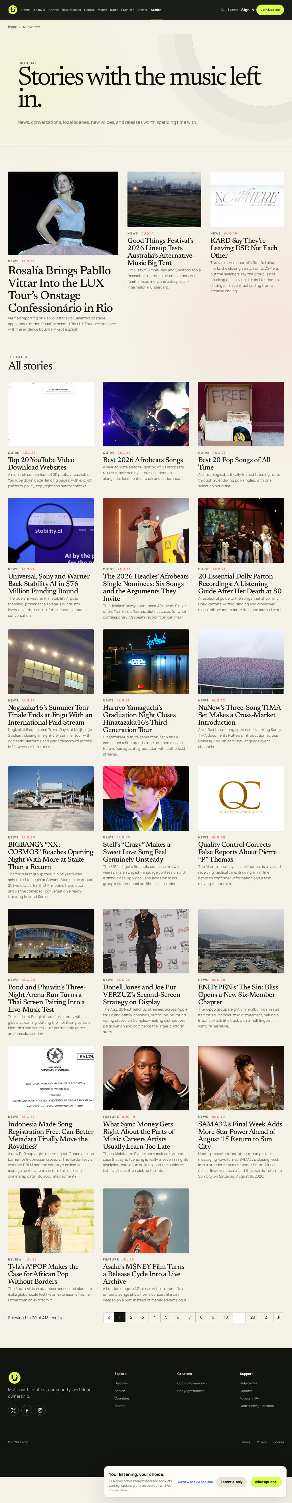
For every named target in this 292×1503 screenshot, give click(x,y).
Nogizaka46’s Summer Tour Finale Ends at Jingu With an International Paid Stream (50, 716)
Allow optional (266, 1482)
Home (25, 10)
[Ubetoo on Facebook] (26, 1410)
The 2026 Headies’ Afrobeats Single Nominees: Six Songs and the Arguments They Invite (145, 588)
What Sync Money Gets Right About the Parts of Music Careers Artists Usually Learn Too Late (138, 1136)
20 (252, 1317)
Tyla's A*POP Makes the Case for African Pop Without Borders (43, 1275)
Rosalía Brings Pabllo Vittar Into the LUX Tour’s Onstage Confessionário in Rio (60, 290)
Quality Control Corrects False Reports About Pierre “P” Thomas (237, 853)
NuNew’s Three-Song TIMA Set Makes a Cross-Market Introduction (239, 716)
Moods (103, 10)
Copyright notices (190, 1391)
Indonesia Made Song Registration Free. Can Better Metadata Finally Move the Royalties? (51, 1136)
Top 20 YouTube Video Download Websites (41, 464)
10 (226, 1317)
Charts (53, 10)
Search (120, 1391)
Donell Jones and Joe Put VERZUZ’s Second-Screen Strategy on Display (141, 995)
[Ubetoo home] (13, 10)
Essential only (232, 1482)
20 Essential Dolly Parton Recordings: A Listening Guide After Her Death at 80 (239, 584)
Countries (122, 1398)
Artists (142, 10)
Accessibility (249, 1398)
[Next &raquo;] (278, 1317)
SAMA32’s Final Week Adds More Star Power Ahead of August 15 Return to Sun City (240, 1136)
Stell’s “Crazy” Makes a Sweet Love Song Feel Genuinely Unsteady (136, 853)
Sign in (247, 9)
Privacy (262, 1442)
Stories (156, 10)
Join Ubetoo (270, 9)
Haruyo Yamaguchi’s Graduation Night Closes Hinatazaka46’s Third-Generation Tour (139, 719)
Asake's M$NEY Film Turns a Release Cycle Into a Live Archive (143, 1275)
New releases (71, 10)
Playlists (127, 10)
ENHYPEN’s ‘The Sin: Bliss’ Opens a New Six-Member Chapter (238, 995)
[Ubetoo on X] (13, 1410)
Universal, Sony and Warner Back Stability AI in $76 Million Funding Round (48, 584)
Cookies (278, 1442)
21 (267, 1317)
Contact (246, 1391)
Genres (89, 10)
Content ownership (192, 1383)
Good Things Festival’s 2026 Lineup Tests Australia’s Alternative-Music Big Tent (160, 252)
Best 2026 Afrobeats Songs (143, 460)
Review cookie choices (195, 1482)
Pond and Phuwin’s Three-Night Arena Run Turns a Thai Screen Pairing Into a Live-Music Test (47, 999)
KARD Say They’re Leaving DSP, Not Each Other (243, 249)
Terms (246, 1442)
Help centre (248, 1383)
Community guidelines (257, 1405)
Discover (39, 10)
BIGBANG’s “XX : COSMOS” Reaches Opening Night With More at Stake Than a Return (51, 856)
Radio (114, 10)
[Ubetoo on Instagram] (40, 1410)
